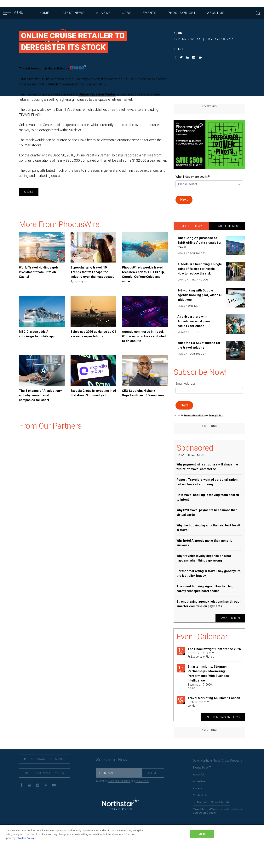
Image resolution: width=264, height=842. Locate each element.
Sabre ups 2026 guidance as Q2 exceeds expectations (93, 334)
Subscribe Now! (112, 760)
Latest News (73, 13)
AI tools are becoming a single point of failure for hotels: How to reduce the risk (199, 268)
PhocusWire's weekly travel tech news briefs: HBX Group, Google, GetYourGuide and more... (143, 274)
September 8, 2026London (199, 704)
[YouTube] (53, 784)
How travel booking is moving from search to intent (207, 497)
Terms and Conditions (194, 415)
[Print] (200, 57)
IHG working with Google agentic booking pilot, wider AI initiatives (199, 295)
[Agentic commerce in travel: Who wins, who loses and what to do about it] (145, 311)
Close (202, 833)
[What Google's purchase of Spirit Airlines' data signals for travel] (234, 246)
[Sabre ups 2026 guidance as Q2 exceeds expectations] (93, 311)
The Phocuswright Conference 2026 (214, 649)
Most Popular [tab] (191, 226)
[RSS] (45, 784)
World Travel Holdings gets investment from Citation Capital (39, 272)
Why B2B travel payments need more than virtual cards (206, 512)
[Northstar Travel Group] (120, 804)
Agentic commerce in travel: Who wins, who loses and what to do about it (144, 336)
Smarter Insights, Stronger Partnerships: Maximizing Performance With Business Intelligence (208, 673)
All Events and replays (223, 717)
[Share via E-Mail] (194, 57)
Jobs (127, 13)
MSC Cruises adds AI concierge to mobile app (37, 334)
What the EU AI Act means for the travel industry (199, 345)
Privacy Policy (142, 781)
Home (44, 13)
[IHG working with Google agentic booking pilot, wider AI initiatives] (234, 298)
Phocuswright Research (47, 758)
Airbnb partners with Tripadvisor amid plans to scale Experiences (195, 321)
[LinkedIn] (29, 784)
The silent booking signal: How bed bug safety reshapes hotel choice (204, 588)
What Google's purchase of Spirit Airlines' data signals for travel (199, 242)
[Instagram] (37, 784)
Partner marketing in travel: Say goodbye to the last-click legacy (208, 573)
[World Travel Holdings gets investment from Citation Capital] (42, 247)
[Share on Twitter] (181, 57)
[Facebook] (21, 784)
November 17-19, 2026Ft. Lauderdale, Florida (201, 655)
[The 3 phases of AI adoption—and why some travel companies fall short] (42, 370)
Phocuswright (182, 13)
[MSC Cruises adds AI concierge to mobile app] (42, 311)
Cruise (28, 191)
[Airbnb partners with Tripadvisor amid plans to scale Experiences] (234, 324)
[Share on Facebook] (175, 57)
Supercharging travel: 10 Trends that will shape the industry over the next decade (92, 272)
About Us (216, 13)
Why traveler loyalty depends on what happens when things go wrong (203, 558)
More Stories (230, 618)
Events (150, 13)
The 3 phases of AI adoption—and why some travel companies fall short (40, 395)
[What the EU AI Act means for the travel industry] (234, 350)
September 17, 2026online (200, 686)
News (178, 33)
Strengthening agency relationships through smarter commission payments (208, 604)
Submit (153, 772)
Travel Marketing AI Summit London (214, 698)
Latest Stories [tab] (227, 226)
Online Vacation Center (97, 94)
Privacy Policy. (216, 415)
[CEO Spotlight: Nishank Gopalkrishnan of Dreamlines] (145, 370)
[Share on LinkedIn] (187, 57)
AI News (103, 13)
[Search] (258, 13)
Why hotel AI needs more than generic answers (204, 543)
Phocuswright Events (47, 772)
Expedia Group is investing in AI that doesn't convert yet (93, 393)
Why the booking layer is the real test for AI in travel (208, 528)
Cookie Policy (25, 838)
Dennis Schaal (190, 39)
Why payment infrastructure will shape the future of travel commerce (207, 467)
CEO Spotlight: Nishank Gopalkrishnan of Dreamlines (143, 393)
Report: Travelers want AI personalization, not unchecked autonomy (207, 482)
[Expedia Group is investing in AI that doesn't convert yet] (93, 370)
